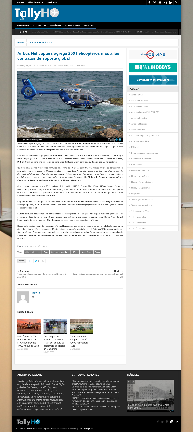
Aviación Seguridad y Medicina (145, 135)
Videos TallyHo (72, 25)
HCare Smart (86, 252)
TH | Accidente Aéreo (140, 211)
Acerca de (20, 2)
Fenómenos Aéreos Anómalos (144, 153)
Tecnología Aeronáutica (141, 205)
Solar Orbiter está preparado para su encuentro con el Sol (98, 274)
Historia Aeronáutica (140, 176)
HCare (75, 252)
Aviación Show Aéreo (140, 141)
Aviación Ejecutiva (139, 118)
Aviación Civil (137, 95)
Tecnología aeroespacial (142, 199)
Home (20, 42)
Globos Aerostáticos (140, 170)
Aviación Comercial (139, 100)
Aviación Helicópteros (40, 42)
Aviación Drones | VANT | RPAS (145, 112)
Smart (97, 252)
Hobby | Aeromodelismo (142, 182)
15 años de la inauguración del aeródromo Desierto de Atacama (42, 274)
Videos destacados (35, 2)
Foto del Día (136, 164)
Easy (46, 252)
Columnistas (39, 25)
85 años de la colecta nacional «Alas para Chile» (94, 386)
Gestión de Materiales (60, 252)
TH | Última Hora (138, 228)
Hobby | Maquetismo (140, 188)
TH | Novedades (138, 217)
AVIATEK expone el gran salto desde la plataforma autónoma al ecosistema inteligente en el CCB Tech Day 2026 (74, 32)
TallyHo (28, 66)
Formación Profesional (141, 159)
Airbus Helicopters (32, 252)
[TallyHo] (37, 14)
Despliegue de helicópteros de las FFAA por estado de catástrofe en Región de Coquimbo (54, 342)
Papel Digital (23, 25)
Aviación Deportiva (139, 106)
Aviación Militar (138, 129)
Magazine (89, 25)
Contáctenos (52, 2)
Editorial (134, 147)
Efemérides (55, 25)
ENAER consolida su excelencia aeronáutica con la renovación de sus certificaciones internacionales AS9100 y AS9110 (95, 401)
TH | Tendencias (138, 223)
